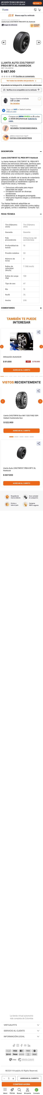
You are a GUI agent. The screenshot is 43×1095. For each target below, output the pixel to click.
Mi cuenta (27, 1093)
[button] (21, 101)
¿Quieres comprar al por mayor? (21, 137)
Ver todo (36, 3)
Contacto (36, 1093)
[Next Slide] (41, 346)
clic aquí (22, 4)
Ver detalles (15, 103)
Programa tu (23, 127)
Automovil (15, 20)
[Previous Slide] (2, 346)
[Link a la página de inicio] (3, 20)
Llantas (9, 20)
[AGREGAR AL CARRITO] (29, 1078)
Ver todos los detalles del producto (20, 81)
